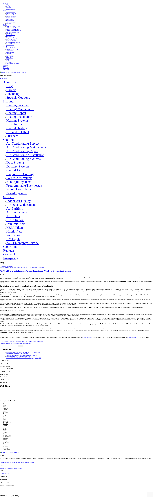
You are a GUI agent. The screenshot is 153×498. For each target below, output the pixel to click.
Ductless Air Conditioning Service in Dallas (17, 353)
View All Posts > (4, 473)
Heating (5, 10)
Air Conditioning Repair (12, 29)
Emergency (6, 69)
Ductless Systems (10, 35)
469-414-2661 (3, 78)
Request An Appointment (6, 266)
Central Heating (10, 20)
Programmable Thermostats (13, 42)
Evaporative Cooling (11, 37)
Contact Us (6, 68)
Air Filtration (9, 55)
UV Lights (9, 62)
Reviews (5, 66)
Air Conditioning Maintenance (14, 27)
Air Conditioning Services (13, 26)
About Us (5, 3)
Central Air (9, 36)
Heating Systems (10, 17)
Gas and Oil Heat (10, 22)
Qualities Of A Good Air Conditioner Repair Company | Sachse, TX (23, 358)
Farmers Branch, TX (133, 337)
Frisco (4, 411)
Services (5, 46)
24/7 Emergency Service (12, 63)
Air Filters (8, 53)
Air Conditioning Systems (12, 32)
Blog (7, 4)
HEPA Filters (9, 58)
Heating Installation (11, 16)
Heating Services (10, 12)
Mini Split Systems (11, 40)
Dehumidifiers (10, 56)
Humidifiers (9, 59)
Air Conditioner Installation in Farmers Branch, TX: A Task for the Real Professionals (35, 271)
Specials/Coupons (10, 9)
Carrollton (5, 424)
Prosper (5, 405)
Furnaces (8, 23)
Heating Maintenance (11, 13)
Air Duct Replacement (12, 49)
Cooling (5, 25)
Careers (8, 6)
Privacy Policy (3, 490)
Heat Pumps (9, 19)
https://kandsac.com (87, 337)
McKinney (6, 408)
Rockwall (5, 438)
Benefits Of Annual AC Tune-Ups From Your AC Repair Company (23, 352)
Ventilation (9, 60)
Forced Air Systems (11, 39)
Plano (4, 419)
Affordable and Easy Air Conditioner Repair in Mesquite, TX (16, 343)
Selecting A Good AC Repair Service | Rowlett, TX (19, 356)
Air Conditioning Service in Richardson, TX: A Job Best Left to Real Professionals (21, 341)
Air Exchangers (10, 52)
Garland (5, 404)
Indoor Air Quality (11, 48)
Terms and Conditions (5, 493)
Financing (8, 7)
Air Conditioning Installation (13, 30)
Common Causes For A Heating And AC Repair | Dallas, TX (21, 355)
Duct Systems (9, 33)
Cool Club (5, 65)
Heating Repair (10, 15)
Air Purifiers (9, 50)
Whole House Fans (11, 43)
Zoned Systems (10, 45)
